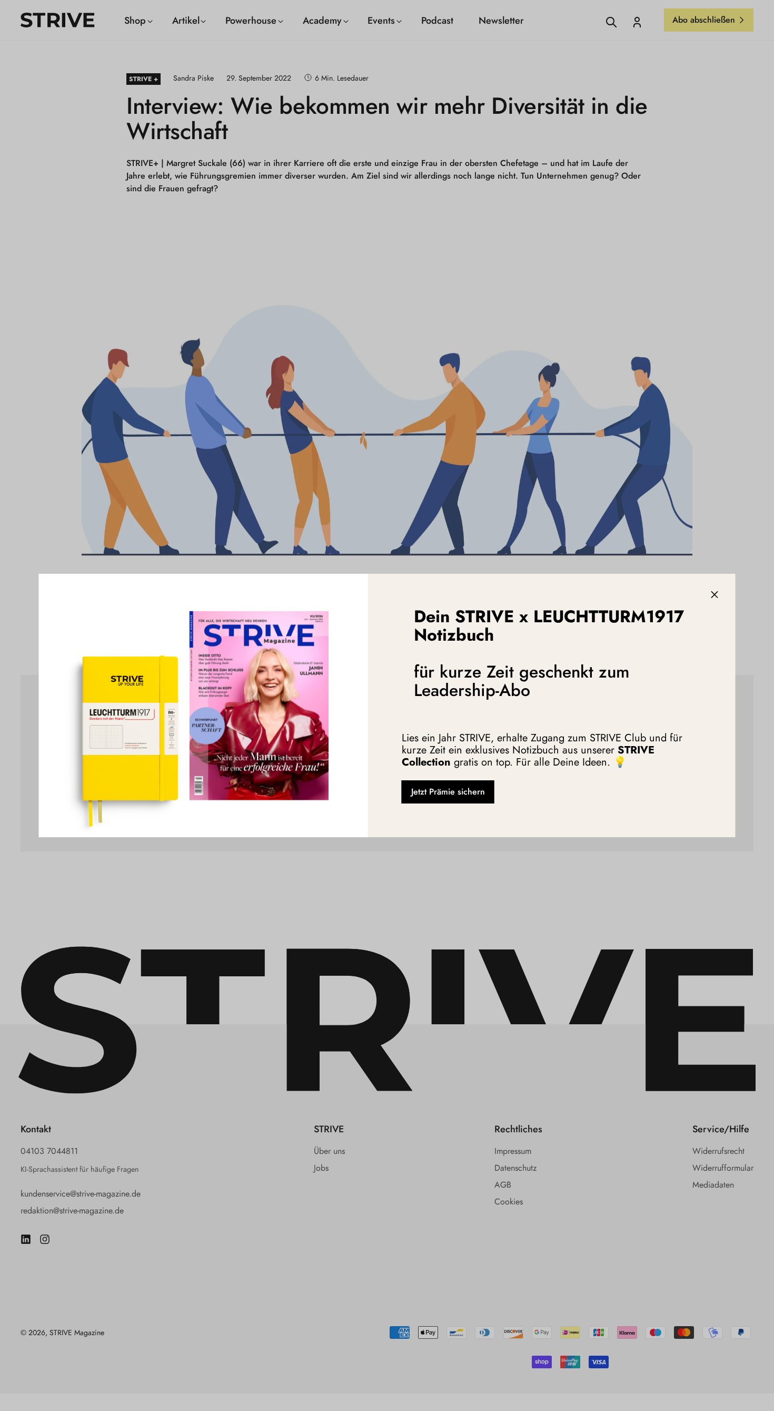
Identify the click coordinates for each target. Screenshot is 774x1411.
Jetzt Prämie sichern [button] (448, 792)
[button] (714, 595)
